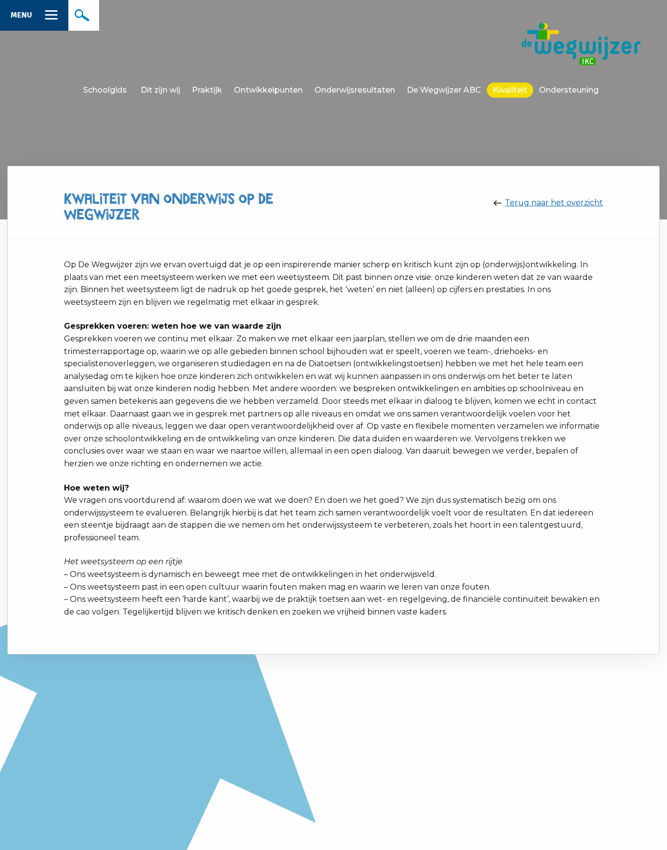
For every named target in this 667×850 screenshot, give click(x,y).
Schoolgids (105, 90)
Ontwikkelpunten (268, 90)
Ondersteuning (569, 90)
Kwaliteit (510, 90)
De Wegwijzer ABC (444, 90)
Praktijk (207, 90)
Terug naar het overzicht (554, 202)
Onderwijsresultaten (354, 90)
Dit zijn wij (160, 90)
